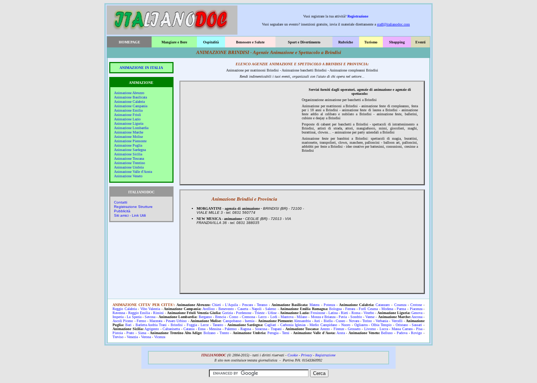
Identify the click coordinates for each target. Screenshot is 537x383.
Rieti (344, 313)
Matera (314, 305)
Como (233, 317)
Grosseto (354, 329)
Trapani (276, 329)
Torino (367, 321)
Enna (201, 329)
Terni (285, 333)
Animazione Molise (128, 137)
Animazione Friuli (127, 115)
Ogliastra (360, 325)
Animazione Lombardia (131, 128)
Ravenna (119, 313)
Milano (302, 317)
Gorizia (227, 313)
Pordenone (243, 313)
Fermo (141, 321)
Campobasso (232, 321)
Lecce (205, 325)
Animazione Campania (130, 106)
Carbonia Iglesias (293, 325)
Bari (128, 325)
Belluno (387, 333)
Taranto (218, 325)
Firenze (339, 329)
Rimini (158, 313)
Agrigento (151, 329)
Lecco (262, 317)
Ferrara (350, 309)
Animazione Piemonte (130, 141)
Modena (387, 309)
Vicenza (159, 337)
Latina (333, 313)
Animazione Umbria (129, 167)
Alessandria (302, 321)
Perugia (272, 333)
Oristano (402, 325)
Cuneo (340, 321)
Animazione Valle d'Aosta (133, 172)
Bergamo (205, 317)
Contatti (120, 202)
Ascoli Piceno (123, 321)
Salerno (270, 309)
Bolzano (209, 333)
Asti (317, 321)
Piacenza (416, 309)
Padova (402, 333)
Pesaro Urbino (176, 321)
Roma (355, 313)
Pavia (343, 317)
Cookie (292, 355)
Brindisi (177, 325)
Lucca (384, 329)
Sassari (417, 325)
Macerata (155, 321)
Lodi (273, 317)
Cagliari (270, 325)
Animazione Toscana (129, 158)
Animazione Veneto (128, 176)
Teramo (262, 305)
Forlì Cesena (368, 309)
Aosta (340, 333)
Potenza (329, 305)
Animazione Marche (128, 132)
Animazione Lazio (127, 119)
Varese (369, 317)
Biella (328, 321)
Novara (354, 321)
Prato (130, 333)
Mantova (287, 317)
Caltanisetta (171, 329)
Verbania (382, 321)
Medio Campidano (323, 325)
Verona (146, 337)
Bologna (335, 309)
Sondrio (356, 317)
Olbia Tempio (381, 325)
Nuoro (345, 325)
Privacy (306, 355)
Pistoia (118, 333)
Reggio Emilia (139, 313)
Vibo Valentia (150, 309)
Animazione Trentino (129, 163)
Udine (272, 313)
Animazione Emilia (128, 110)
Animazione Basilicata (130, 97)
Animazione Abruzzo (129, 93)
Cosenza (400, 305)
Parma (401, 309)
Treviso (118, 337)
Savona (150, 317)
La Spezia (134, 317)
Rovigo (416, 333)
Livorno (370, 329)
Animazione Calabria (129, 102)
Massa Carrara (402, 329)
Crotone (416, 305)
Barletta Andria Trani (151, 325)
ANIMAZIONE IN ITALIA (141, 68)
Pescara (247, 305)
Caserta (242, 309)
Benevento (226, 309)
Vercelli (397, 321)
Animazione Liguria (128, 123)
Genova (416, 313)
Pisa (419, 329)
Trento (224, 333)
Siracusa (261, 329)
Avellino (208, 309)
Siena (142, 333)
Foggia (192, 325)
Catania (188, 329)
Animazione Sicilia (128, 154)
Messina (215, 329)
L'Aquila (231, 305)
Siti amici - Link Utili (130, 215)
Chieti (216, 305)
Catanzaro (383, 305)
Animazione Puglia (128, 145)
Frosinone (318, 313)
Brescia (220, 317)
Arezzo (325, 329)
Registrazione (357, 16)
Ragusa (245, 329)
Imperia (118, 317)
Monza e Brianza (323, 317)
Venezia (132, 337)
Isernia (249, 321)
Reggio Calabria (125, 309)
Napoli (257, 309)
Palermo (231, 329)
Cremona (248, 317)
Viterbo (368, 313)
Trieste (259, 313)
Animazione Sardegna (130, 150)
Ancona (416, 317)
